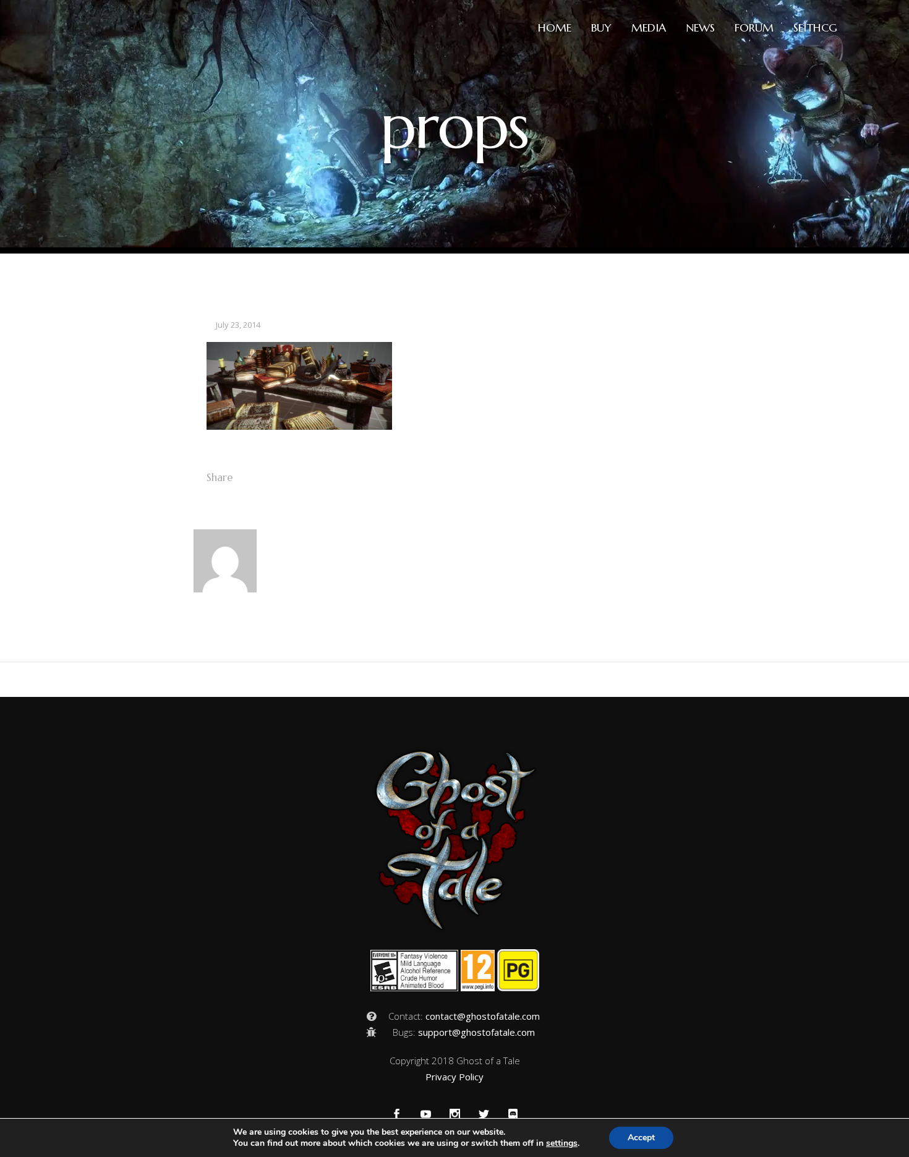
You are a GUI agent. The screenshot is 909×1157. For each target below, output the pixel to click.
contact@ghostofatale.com (482, 1016)
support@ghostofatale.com (476, 1032)
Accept (641, 1137)
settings (562, 1143)
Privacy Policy (454, 1076)
